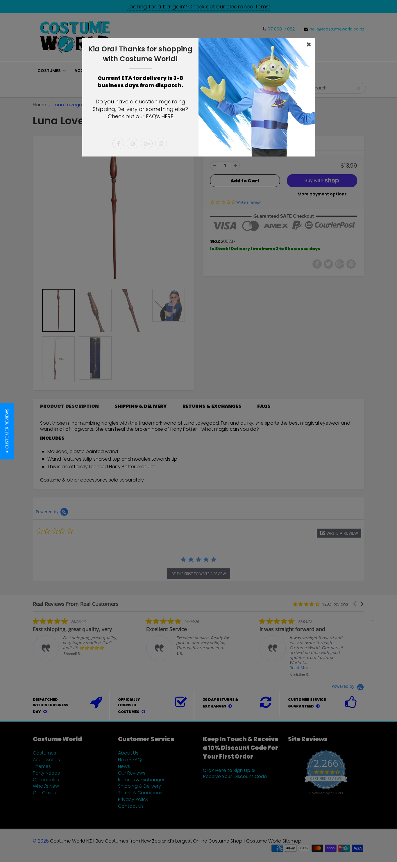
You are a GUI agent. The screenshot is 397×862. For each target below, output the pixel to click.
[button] (7, 431)
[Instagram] (161, 143)
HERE (167, 116)
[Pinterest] (132, 143)
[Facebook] (118, 143)
